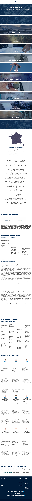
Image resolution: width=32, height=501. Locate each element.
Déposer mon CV (28, 482)
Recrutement (22, 481)
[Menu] (1, 2)
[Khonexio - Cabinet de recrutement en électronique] (16, 2)
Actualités (21, 485)
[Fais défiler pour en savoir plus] (16, 13)
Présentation (22, 479)
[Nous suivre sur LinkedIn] (2, 485)
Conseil (21, 482)
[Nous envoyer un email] (1, 485)
